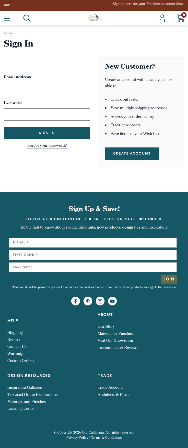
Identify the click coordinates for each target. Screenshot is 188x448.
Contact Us (16, 347)
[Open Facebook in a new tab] (75, 301)
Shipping (15, 333)
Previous (15, 5)
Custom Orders (20, 361)
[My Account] (162, 18)
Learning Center (21, 409)
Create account (132, 154)
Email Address (17, 78)
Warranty (15, 354)
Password (13, 103)
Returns (14, 340)
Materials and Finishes (26, 402)
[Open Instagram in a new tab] (100, 301)
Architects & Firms (114, 395)
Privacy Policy (77, 438)
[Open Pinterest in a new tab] (88, 301)
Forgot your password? (47, 146)
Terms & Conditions (106, 438)
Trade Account (110, 388)
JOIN (169, 279)
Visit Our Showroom (115, 341)
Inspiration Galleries (24, 388)
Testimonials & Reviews (118, 348)
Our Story (106, 327)
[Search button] (27, 18)
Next (172, 5)
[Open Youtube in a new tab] (112, 301)
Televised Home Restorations (32, 395)
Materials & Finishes (115, 334)
